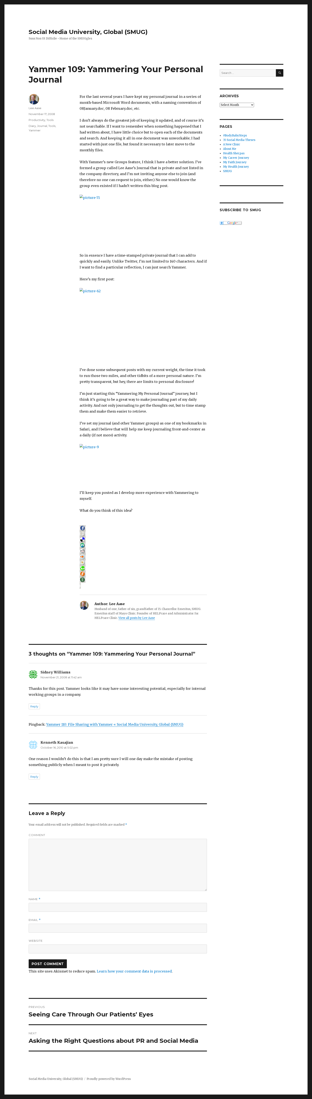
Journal (42, 126)
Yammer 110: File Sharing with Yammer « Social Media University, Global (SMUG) (114, 724)
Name (35, 899)
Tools (49, 120)
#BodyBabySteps (235, 135)
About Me (229, 149)
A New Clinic (231, 144)
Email (35, 920)
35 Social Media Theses (239, 140)
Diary (32, 126)
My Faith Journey (235, 162)
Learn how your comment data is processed (134, 971)
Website (36, 940)
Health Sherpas (234, 153)
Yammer (35, 130)
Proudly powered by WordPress (109, 1079)
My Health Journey (236, 167)
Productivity (37, 120)
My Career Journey (236, 158)
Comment (37, 835)
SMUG (227, 171)
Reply (34, 706)
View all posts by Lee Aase (136, 618)
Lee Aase (35, 108)
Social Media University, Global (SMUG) (88, 31)
